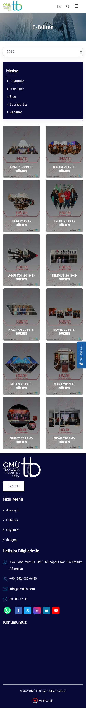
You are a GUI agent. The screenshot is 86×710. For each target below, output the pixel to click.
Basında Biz (18, 104)
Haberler (15, 112)
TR (58, 6)
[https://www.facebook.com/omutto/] (18, 610)
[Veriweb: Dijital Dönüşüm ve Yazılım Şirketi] (43, 700)
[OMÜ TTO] (22, 467)
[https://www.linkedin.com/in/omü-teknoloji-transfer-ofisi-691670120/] (46, 610)
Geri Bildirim (81, 353)
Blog (12, 97)
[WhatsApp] (7, 610)
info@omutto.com (22, 589)
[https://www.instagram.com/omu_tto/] (37, 610)
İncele (14, 486)
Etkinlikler (16, 89)
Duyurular (16, 81)
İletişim (11, 540)
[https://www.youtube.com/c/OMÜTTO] (55, 610)
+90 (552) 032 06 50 (23, 578)
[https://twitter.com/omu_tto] (27, 610)
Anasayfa (12, 510)
